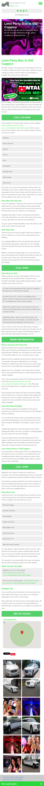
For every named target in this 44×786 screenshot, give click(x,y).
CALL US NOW (22, 117)
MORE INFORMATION (22, 339)
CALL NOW (22, 268)
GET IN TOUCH (22, 613)
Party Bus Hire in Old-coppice (13, 779)
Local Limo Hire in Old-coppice (13, 777)
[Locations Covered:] (2, 3)
